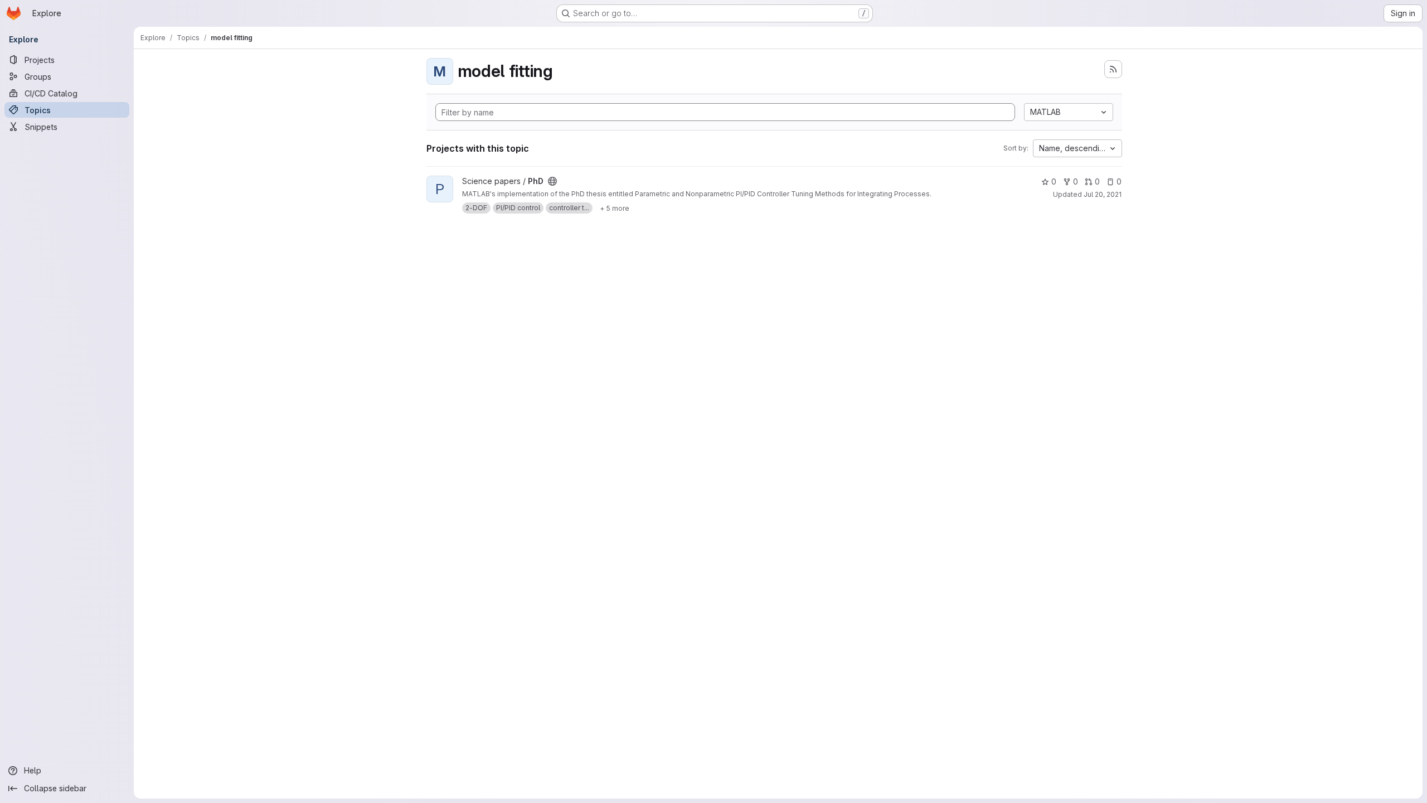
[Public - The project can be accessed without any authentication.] (552, 181)
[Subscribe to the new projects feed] (1113, 69)
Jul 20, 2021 (1103, 194)
